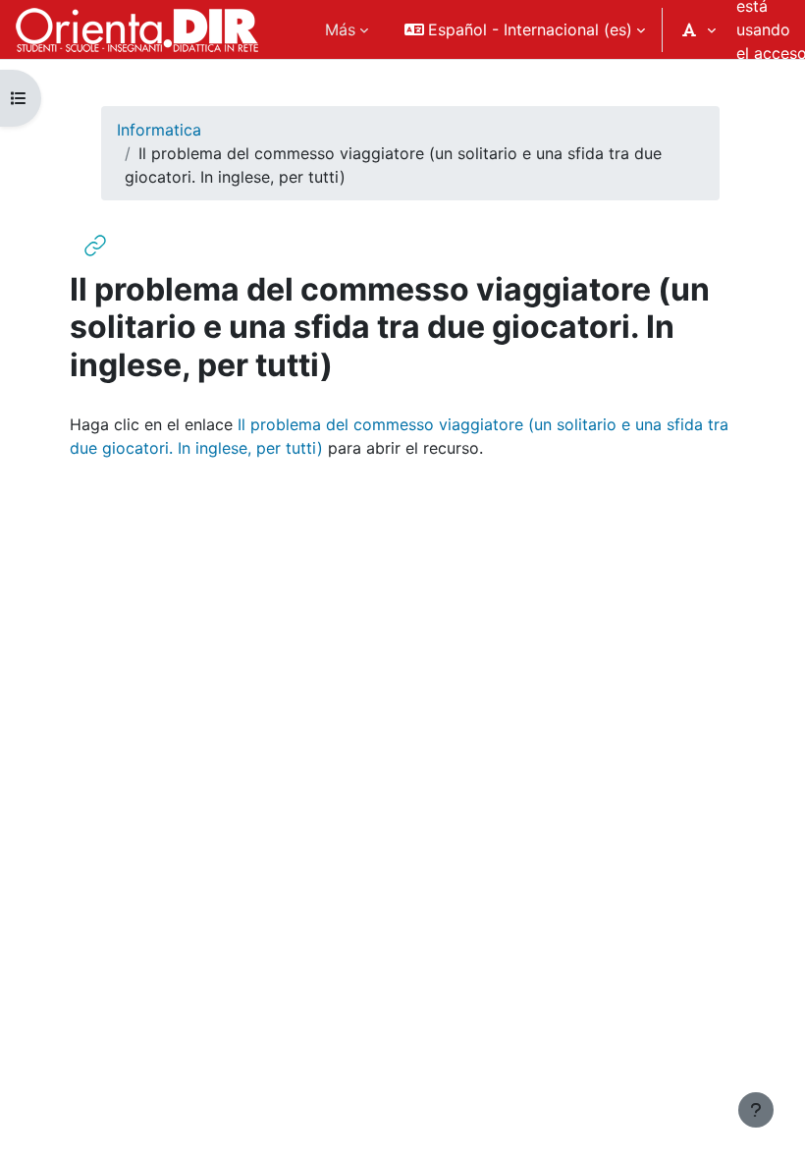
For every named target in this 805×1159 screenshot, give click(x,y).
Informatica (159, 129)
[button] (525, 29)
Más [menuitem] (340, 29)
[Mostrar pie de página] (756, 1110)
